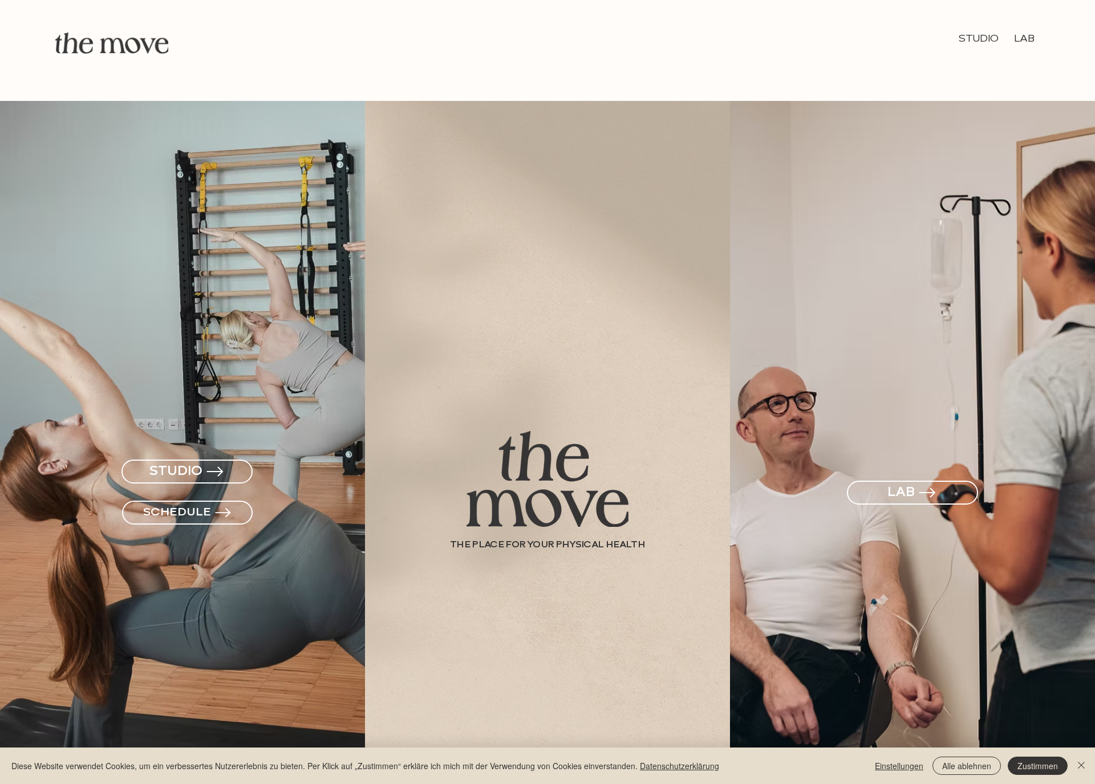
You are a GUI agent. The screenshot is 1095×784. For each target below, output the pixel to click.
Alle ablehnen (966, 765)
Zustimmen (1037, 765)
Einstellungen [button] (899, 765)
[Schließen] (1081, 766)
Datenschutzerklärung (679, 765)
